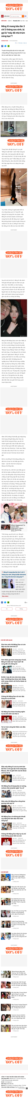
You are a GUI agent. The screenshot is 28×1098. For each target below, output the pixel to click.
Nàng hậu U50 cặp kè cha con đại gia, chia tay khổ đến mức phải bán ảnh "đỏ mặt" (18, 890)
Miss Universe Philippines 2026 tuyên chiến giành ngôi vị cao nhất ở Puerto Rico (18, 878)
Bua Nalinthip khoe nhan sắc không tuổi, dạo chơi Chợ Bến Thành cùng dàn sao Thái (18, 902)
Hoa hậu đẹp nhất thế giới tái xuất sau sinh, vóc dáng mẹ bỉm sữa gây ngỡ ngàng (18, 984)
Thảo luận (20, 43)
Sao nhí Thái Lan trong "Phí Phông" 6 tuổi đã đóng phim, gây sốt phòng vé (18, 913)
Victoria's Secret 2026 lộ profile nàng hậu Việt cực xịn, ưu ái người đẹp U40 (18, 1017)
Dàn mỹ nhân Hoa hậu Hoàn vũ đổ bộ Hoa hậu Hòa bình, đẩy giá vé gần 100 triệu (19, 1028)
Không (21, 609)
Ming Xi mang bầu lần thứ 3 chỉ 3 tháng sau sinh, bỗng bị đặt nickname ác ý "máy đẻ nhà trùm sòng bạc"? (14, 574)
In (26, 602)
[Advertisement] (14, 1047)
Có (6, 609)
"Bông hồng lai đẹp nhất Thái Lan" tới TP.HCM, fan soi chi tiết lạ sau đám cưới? (19, 974)
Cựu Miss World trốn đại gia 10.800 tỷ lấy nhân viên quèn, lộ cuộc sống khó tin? (19, 936)
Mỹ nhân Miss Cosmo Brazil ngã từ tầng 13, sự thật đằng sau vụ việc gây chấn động (19, 996)
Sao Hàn (22, 20)
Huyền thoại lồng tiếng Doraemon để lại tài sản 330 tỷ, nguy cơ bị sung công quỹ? (19, 925)
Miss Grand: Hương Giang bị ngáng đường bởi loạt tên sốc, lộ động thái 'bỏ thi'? (19, 1007)
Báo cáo (25, 43)
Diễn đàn (6, 16)
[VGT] (2, 16)
